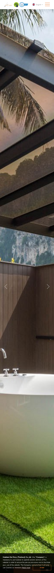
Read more (26, 568)
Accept (42, 567)
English (38, 4)
